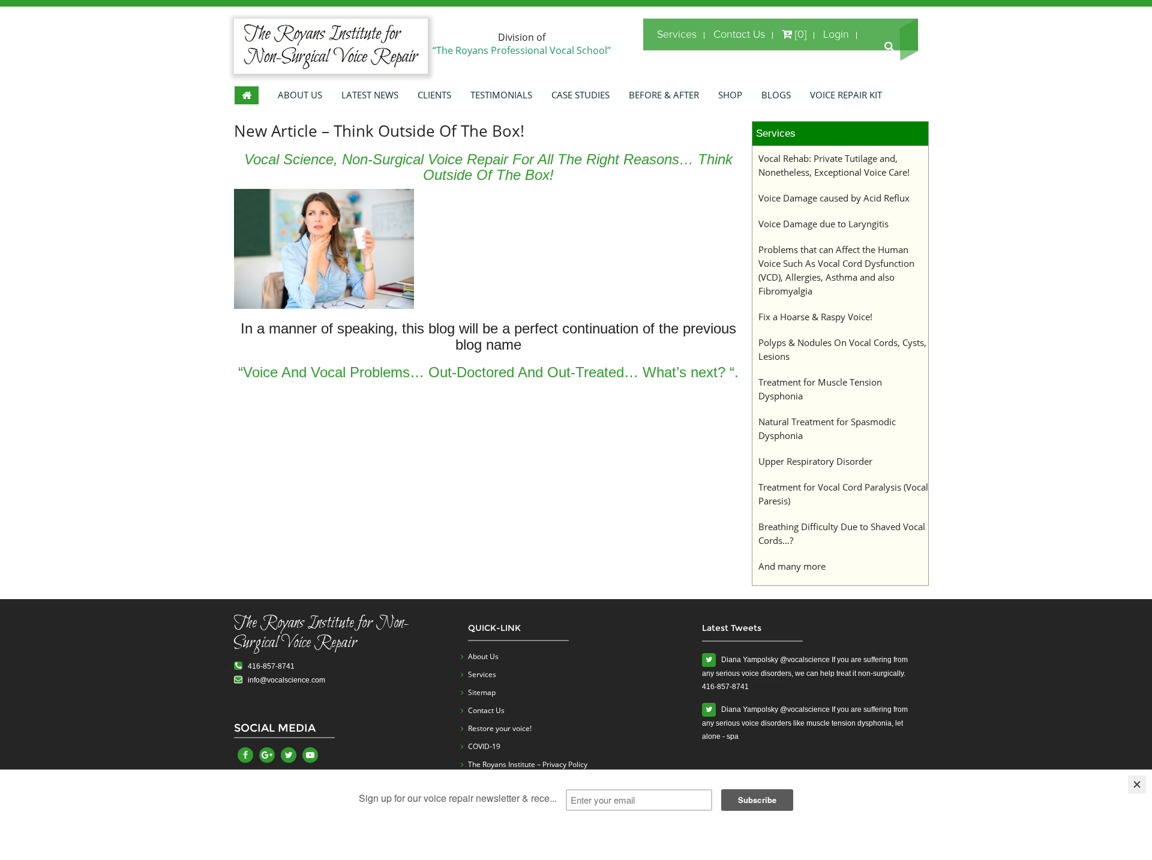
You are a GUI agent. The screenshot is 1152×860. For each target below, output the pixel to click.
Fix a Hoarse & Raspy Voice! (815, 317)
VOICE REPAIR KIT (846, 95)
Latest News (369, 95)
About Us (300, 95)
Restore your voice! (500, 728)
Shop (730, 95)
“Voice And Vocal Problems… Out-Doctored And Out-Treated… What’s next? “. (488, 372)
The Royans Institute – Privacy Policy (527, 764)
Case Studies (580, 95)
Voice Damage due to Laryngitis (823, 224)
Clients (434, 95)
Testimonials (501, 95)
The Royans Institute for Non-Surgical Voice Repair (321, 633)
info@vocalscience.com (283, 680)
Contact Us (739, 34)
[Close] (1137, 784)
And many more (792, 566)
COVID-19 (484, 746)
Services (677, 34)
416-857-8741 (268, 666)
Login (836, 34)
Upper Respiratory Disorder (815, 461)
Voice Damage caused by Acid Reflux (834, 198)
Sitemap (482, 692)
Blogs (776, 95)
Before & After (664, 95)
